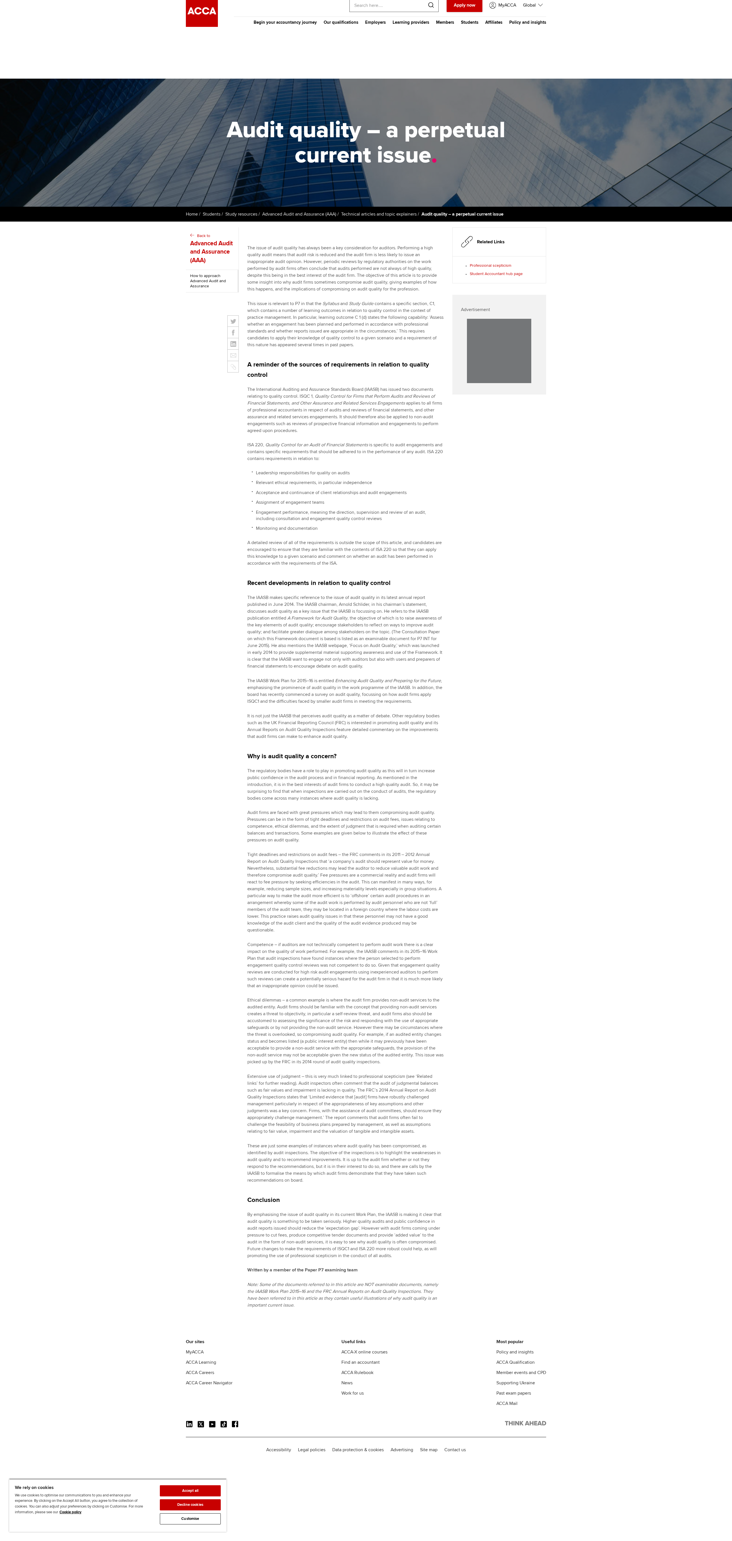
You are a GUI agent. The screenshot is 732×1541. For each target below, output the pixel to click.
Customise (190, 1518)
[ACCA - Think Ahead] (202, 25)
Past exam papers (513, 1393)
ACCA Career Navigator (209, 1383)
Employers (375, 22)
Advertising (402, 1450)
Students (469, 22)
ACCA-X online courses (364, 1352)
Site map (428, 1450)
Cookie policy (70, 1512)
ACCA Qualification (515, 1362)
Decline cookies (190, 1504)
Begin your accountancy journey (285, 22)
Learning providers (411, 22)
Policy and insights (527, 22)
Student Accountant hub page (496, 273)
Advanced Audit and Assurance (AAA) (299, 214)
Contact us (455, 1450)
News (347, 1383)
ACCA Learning (201, 1362)
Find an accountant (360, 1362)
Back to (211, 248)
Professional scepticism (490, 265)
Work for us (352, 1393)
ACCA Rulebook (357, 1372)
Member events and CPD (521, 1372)
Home (192, 214)
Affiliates (493, 22)
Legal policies (311, 1450)
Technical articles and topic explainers (379, 214)
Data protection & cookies (358, 1450)
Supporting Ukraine (515, 1383)
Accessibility (278, 1450)
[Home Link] (525, 1424)
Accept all (190, 1490)
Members (445, 22)
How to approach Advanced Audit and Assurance (208, 280)
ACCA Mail (507, 1403)
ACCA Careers (200, 1372)
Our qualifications (341, 22)
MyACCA (195, 1352)
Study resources (241, 214)
